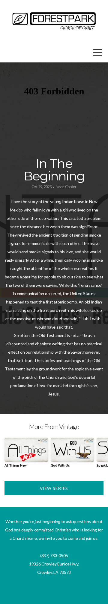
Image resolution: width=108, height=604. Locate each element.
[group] (26, 455)
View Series (54, 488)
